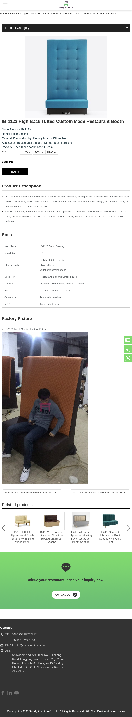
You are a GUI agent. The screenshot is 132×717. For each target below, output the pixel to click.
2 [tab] (66, 113)
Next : (101, 492)
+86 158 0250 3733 (23, 639)
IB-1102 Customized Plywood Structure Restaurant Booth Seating (51, 537)
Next (128, 528)
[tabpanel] (66, 77)
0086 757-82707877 (24, 634)
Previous (4, 528)
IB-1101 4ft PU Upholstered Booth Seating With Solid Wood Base (22, 537)
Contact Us (62, 594)
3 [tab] (69, 113)
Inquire (14, 171)
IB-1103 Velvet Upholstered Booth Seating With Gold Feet (110, 537)
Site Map (90, 711)
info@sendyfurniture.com (30, 645)
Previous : (33, 492)
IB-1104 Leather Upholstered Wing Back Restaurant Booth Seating (81, 537)
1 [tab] (63, 113)
